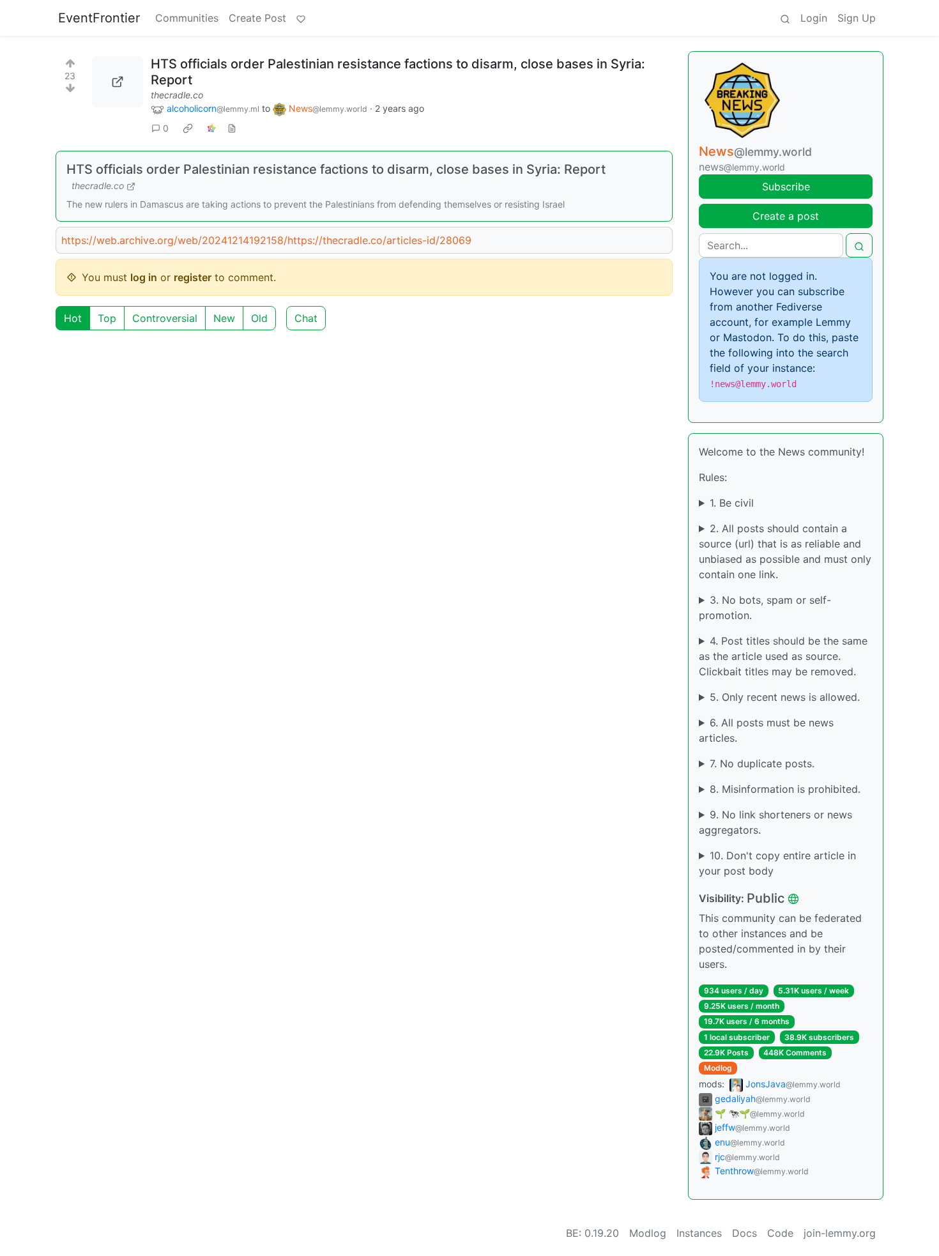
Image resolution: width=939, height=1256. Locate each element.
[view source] (232, 128)
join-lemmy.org (840, 1233)
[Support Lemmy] (300, 18)
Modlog (718, 1068)
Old (259, 318)
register (192, 277)
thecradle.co (177, 94)
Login (813, 17)
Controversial (164, 318)
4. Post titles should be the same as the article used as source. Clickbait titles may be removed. (783, 656)
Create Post (257, 17)
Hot (73, 318)
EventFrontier (99, 18)
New (224, 318)
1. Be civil (732, 502)
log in (143, 277)
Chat (305, 318)
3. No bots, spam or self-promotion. (765, 608)
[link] (187, 128)
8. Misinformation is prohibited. (785, 789)
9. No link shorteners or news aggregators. (775, 822)
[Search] (785, 18)
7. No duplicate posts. (762, 763)
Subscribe (786, 186)
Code (780, 1233)
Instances (699, 1233)
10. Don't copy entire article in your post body (777, 863)
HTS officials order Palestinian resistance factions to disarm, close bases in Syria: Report (336, 169)
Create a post (785, 216)
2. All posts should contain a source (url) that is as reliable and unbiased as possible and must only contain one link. (785, 551)
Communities (186, 17)
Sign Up (856, 17)
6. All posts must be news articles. (766, 730)
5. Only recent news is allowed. (785, 697)
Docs (744, 1233)
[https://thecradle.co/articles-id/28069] (117, 81)
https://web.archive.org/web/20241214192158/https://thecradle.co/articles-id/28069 (266, 240)
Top (107, 318)
